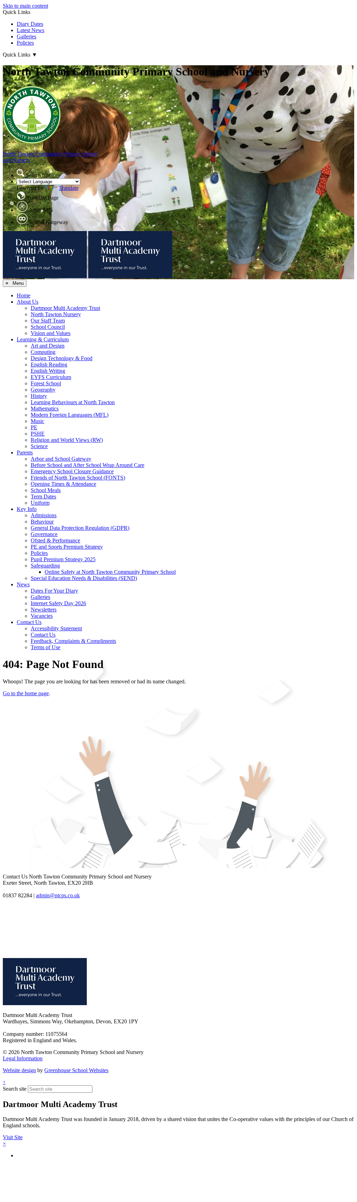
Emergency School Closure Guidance (72, 471)
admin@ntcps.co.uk (58, 895)
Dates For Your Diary (54, 591)
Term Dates (43, 496)
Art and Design (47, 346)
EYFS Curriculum (51, 377)
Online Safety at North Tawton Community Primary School (110, 572)
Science (39, 446)
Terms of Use (45, 647)
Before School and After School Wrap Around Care (87, 465)
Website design (19, 1070)
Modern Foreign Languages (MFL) (69, 415)
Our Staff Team (48, 321)
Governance (44, 534)
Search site (14, 1089)
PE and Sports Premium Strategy (67, 547)
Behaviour (42, 522)
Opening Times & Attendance (63, 484)
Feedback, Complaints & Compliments (73, 641)
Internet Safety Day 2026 (58, 603)
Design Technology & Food (61, 358)
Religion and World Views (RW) (67, 440)
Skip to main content (25, 6)
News (23, 584)
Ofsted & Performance (55, 540)
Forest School (46, 383)
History (39, 396)
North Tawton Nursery (56, 314)
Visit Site (13, 1137)
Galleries (26, 36)
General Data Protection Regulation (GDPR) (80, 528)
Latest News (30, 30)
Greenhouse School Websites (76, 1070)
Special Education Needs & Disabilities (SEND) (84, 578)
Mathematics (45, 408)
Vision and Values (50, 333)
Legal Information (23, 1058)
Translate (68, 188)
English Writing (48, 371)
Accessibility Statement (56, 628)
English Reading (49, 365)
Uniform (40, 503)
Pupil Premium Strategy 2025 (63, 559)
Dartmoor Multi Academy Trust (65, 308)
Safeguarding (45, 566)
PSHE (38, 434)
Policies (25, 43)
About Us (27, 302)
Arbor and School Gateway (61, 459)
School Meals (46, 490)
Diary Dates (30, 24)
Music (37, 421)
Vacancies (42, 616)
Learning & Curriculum (43, 339)
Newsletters (43, 610)
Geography (43, 390)
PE (34, 427)
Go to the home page (26, 693)
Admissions (43, 515)
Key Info (27, 509)
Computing (43, 352)
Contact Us (29, 622)
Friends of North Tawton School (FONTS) (78, 478)
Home (23, 295)
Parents (25, 452)
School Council (48, 327)
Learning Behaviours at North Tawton (73, 402)
